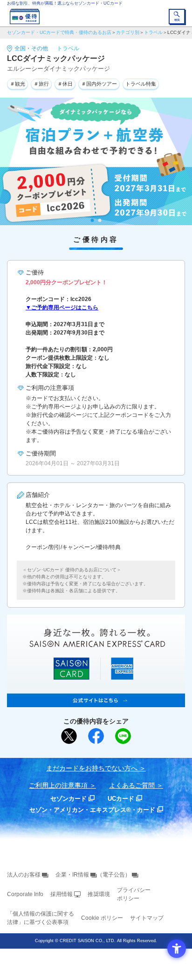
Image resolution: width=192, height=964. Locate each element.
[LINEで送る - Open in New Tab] (123, 736)
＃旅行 (41, 84)
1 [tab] (92, 220)
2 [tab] (100, 220)
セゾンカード (68, 798)
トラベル (153, 32)
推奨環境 (99, 894)
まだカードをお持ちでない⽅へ (91, 768)
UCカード (121, 798)
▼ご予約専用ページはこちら (62, 307)
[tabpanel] (96, 162)
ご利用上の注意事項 (58, 785)
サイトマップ (147, 918)
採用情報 (61, 894)
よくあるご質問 (132, 785)
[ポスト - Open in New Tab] (69, 736)
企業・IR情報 (72, 874)
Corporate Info (25, 894)
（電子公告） (113, 874)
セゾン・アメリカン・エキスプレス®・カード (92, 809)
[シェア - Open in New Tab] (96, 736)
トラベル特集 (140, 84)
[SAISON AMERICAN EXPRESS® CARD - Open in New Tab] (96, 702)
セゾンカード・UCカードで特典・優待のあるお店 (59, 32)
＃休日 (65, 84)
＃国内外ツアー (99, 84)
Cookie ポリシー (102, 918)
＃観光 (17, 84)
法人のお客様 (24, 874)
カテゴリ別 (127, 32)
